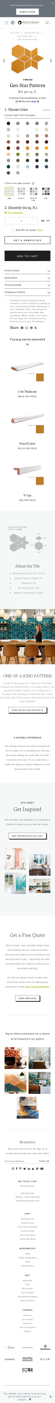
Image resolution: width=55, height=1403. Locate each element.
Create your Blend (27, 1239)
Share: (14, 327)
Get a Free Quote (27, 1235)
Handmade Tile (27, 1218)
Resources (27, 1280)
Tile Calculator (27, 1292)
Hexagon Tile (32, 33)
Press (27, 1261)
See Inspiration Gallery (27, 835)
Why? (40, 230)
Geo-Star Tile (25, 36)
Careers (27, 1331)
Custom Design (27, 1230)
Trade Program (27, 1265)
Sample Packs (27, 1222)
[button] (33, 183)
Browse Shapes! (27, 1186)
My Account (27, 1288)
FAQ (28, 1284)
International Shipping (27, 1296)
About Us (27, 1315)
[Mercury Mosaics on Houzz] (33, 1169)
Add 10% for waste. (26, 230)
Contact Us (28, 1323)
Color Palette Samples (27, 1226)
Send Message (27, 998)
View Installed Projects (27, 710)
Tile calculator (15, 212)
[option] (27, 59)
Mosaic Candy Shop (27, 1257)
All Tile (15, 33)
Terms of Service (27, 1300)
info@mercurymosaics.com (27, 1200)
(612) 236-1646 (27, 1193)
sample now (27, 11)
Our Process (27, 1319)
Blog (27, 1253)
